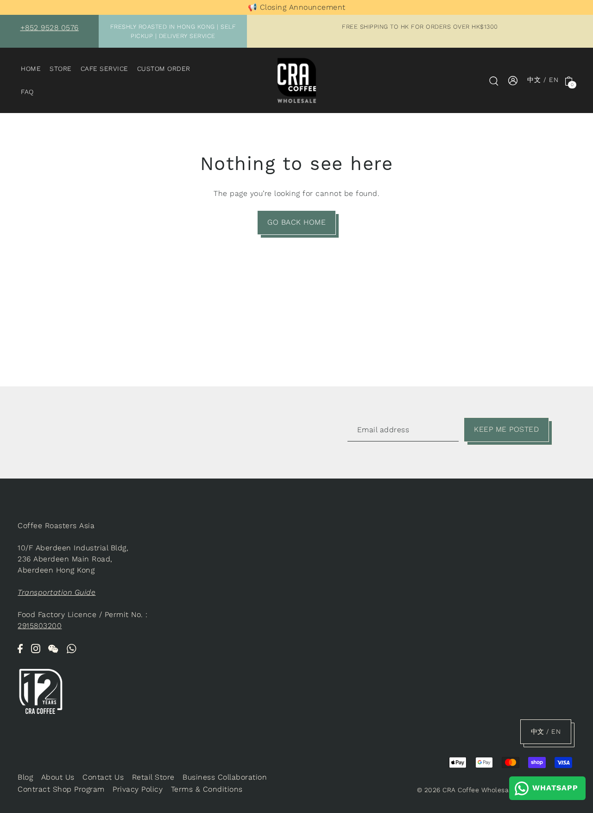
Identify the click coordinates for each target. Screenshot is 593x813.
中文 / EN (543, 80)
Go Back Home (296, 222)
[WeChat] (53, 648)
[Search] (494, 81)
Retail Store (153, 777)
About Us (58, 777)
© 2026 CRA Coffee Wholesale (466, 790)
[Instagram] (35, 648)
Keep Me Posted (506, 429)
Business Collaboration (225, 777)
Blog (25, 777)
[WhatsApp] (72, 648)
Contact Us (103, 777)
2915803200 (40, 625)
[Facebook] (20, 648)
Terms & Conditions (207, 789)
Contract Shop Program (61, 789)
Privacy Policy (138, 789)
